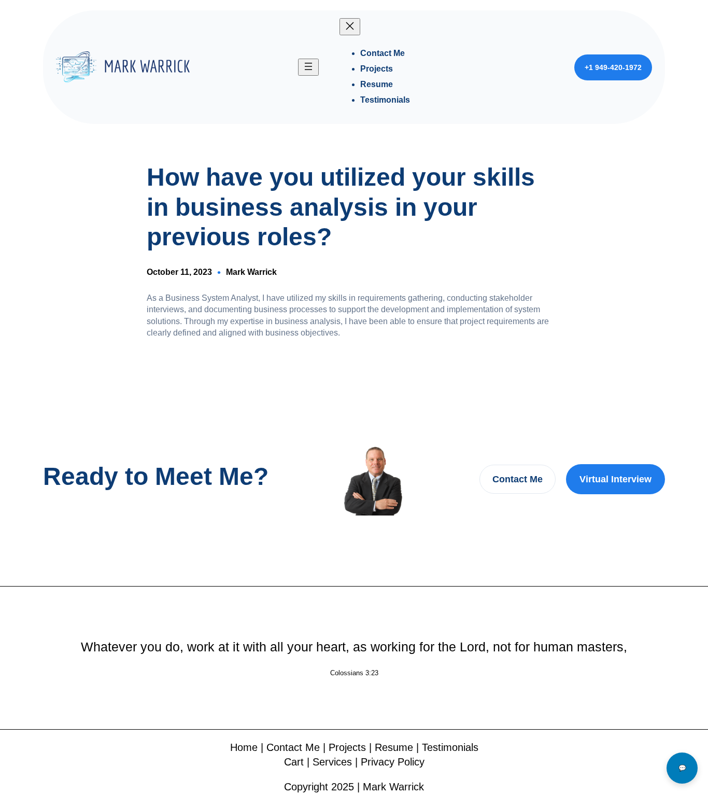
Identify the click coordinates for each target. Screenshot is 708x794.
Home (244, 747)
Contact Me (517, 479)
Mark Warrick (251, 272)
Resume (394, 747)
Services (332, 762)
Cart (294, 762)
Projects (347, 747)
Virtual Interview (615, 479)
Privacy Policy (392, 762)
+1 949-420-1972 (613, 67)
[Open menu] (308, 67)
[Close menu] (349, 26)
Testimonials (450, 747)
